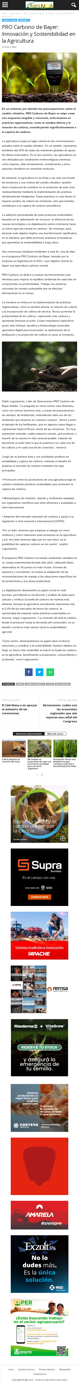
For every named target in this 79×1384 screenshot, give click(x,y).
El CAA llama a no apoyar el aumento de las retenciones (19, 709)
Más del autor (55, 733)
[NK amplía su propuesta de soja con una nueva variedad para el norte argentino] (39, 748)
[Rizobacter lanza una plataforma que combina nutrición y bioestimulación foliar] (65, 748)
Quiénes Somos (26, 1369)
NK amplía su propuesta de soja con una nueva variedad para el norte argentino (39, 764)
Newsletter (65, 1369)
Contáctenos (39, 1374)
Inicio (4, 13)
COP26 (50, 684)
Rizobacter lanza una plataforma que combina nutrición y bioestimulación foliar (64, 763)
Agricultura (15, 13)
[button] (73, 5)
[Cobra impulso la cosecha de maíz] (14, 748)
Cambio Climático (35, 684)
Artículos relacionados (29, 733)
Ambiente (24, 20)
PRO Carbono (62, 684)
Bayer (20, 684)
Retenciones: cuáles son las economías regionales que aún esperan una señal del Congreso (60, 713)
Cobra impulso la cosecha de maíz (11, 760)
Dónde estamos (47, 1369)
